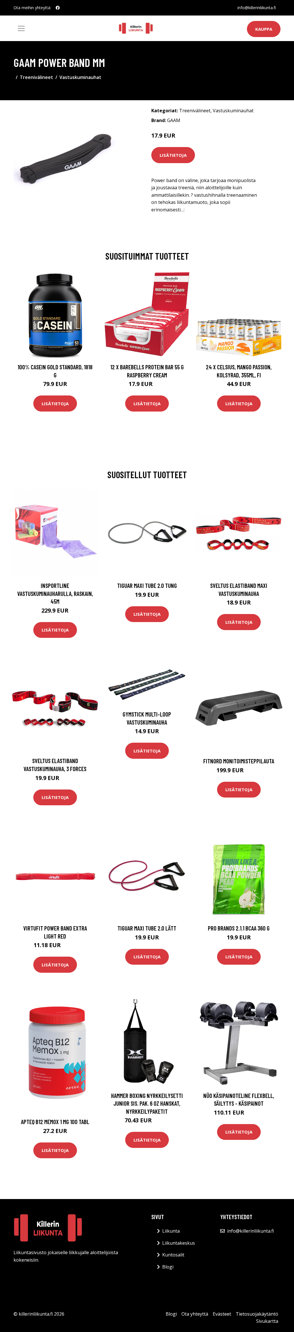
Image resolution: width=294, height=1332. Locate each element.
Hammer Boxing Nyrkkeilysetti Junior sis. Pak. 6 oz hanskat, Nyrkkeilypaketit (147, 1103)
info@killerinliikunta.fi (256, 7)
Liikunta (171, 1231)
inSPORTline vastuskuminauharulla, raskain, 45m (55, 593)
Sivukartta (267, 1321)
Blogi (167, 1267)
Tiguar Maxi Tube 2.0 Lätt (146, 928)
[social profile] (57, 7)
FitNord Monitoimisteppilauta (238, 761)
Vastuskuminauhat (80, 77)
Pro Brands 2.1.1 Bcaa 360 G (239, 928)
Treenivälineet (36, 77)
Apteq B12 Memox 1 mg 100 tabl (55, 1121)
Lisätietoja (173, 155)
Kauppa (263, 29)
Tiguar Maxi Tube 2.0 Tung (147, 585)
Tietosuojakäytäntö (257, 1314)
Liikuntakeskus (178, 1243)
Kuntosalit (173, 1255)
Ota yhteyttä (194, 1314)
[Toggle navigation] (21, 28)
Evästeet (222, 1314)
